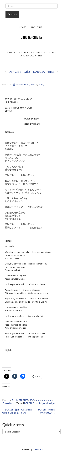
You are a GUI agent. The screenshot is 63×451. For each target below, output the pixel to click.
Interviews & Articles (32, 52)
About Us (36, 27)
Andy (41, 84)
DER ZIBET (23, 400)
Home (22, 27)
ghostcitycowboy (43, 403)
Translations (8, 403)
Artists (10, 52)
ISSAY (31, 400)
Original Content (31, 55)
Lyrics (52, 52)
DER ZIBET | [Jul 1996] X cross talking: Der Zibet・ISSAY (17, 411)
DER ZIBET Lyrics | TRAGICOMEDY (46, 411)
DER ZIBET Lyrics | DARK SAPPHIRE (31, 71)
